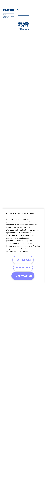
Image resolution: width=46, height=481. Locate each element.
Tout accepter (23, 276)
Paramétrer (23, 267)
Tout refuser (23, 260)
